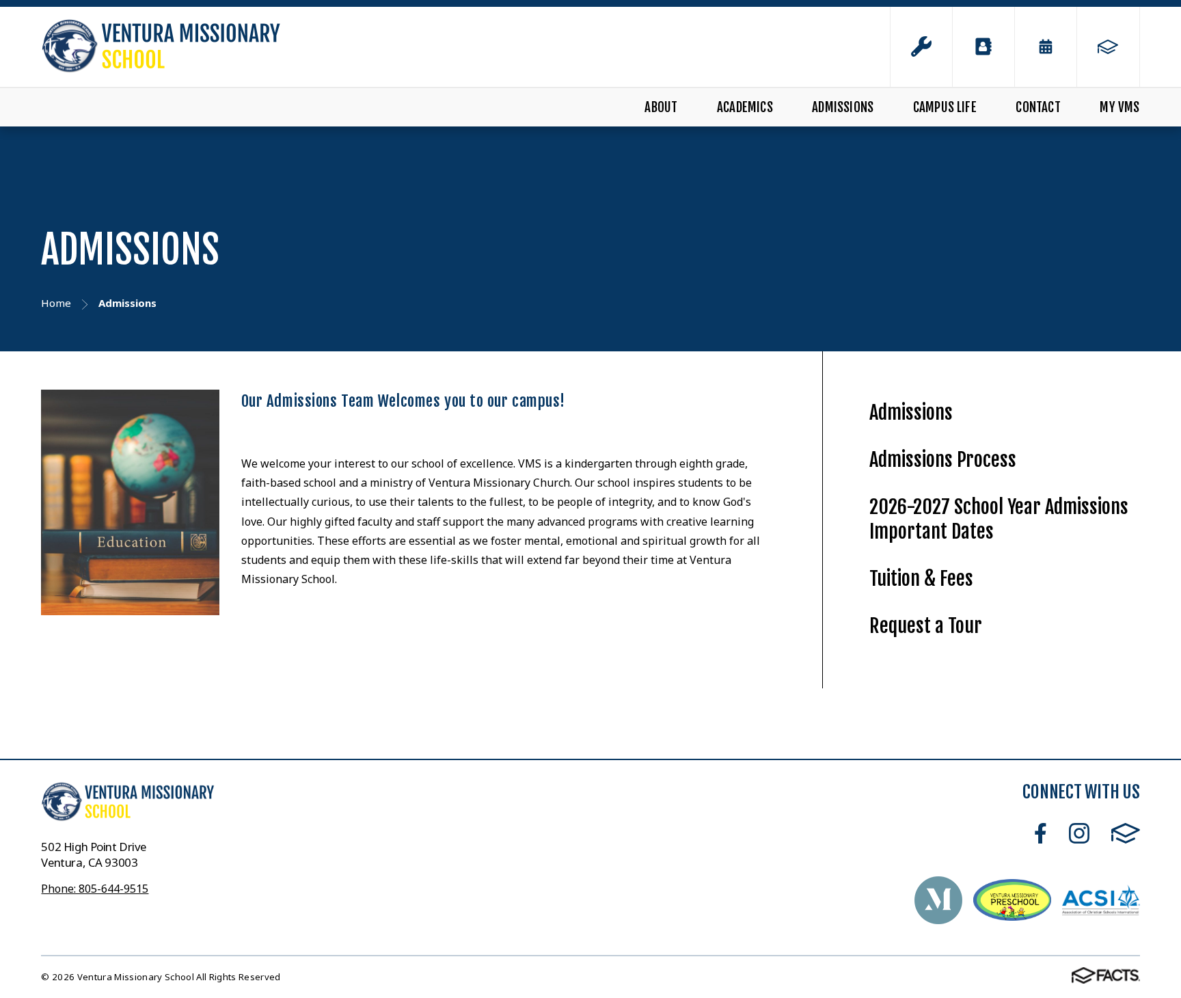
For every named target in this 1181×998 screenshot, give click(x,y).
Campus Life (945, 107)
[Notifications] (921, 47)
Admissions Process (942, 460)
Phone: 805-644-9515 (94, 888)
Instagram (1079, 833)
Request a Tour (925, 626)
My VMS (1119, 107)
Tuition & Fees (921, 579)
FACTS (1125, 833)
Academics (745, 107)
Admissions (842, 107)
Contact (1038, 107)
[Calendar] (1045, 47)
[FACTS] (1108, 47)
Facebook (1041, 833)
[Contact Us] (983, 47)
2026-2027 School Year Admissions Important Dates (998, 519)
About (660, 107)
